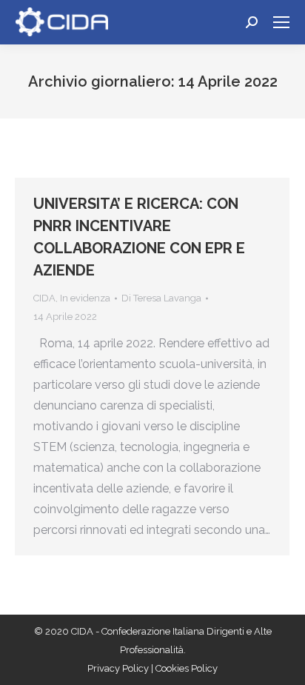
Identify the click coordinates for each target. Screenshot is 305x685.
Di (161, 298)
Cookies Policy (186, 668)
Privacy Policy (119, 668)
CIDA (44, 298)
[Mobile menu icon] (281, 22)
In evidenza (85, 298)
